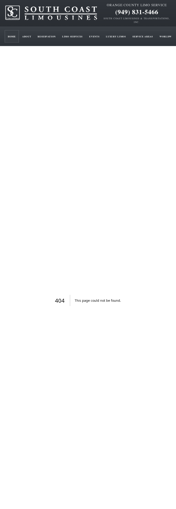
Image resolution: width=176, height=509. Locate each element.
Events (94, 36)
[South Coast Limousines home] (51, 13)
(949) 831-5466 (136, 12)
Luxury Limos (116, 36)
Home (12, 36)
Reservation (47, 36)
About (26, 36)
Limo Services (72, 36)
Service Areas (142, 36)
